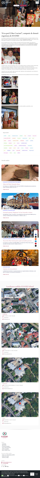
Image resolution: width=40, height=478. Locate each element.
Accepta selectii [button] (36, 474)
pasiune (15, 145)
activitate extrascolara (22, 145)
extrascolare (30, 145)
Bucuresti (19, 138)
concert (27, 140)
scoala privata (24, 138)
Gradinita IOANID (15, 140)
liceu (25, 135)
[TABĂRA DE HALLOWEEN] (20, 250)
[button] (2, 475)
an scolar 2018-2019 (7, 138)
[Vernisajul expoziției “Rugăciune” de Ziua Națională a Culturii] (20, 193)
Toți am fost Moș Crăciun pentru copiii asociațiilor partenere (17, 240)
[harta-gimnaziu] (20, 357)
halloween (8, 150)
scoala (9, 135)
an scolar (29, 135)
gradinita (9, 140)
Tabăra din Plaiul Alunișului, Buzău (11, 184)
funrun (11, 152)
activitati (31, 140)
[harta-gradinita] (20, 288)
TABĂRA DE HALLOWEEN (10, 269)
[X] (36, 237)
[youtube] (5, 466)
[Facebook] (36, 235)
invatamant (22, 140)
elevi (33, 138)
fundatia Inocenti (24, 150)
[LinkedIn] (36, 241)
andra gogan (6, 152)
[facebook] (1, 466)
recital (13, 150)
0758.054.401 (6, 352)
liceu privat (34, 135)
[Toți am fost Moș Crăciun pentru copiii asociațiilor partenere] (20, 221)
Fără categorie (18, 182)
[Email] (36, 246)
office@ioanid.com (7, 319)
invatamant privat (15, 135)
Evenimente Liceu (14, 238)
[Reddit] (36, 239)
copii (29, 138)
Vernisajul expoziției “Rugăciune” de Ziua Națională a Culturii (17, 212)
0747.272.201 (6, 421)
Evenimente (5, 182)
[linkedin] (7, 466)
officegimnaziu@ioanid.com (8, 388)
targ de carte (31, 150)
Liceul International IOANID (8, 145)
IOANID (5, 135)
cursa (15, 152)
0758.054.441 (6, 317)
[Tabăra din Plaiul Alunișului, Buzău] (20, 165)
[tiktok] (3, 466)
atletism (19, 152)
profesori (21, 135)
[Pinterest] (36, 244)
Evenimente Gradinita (7, 238)
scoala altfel (18, 150)
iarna (4, 150)
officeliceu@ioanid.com (7, 423)
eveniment (14, 138)
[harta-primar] (20, 323)
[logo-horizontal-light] (6, 1)
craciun (5, 140)
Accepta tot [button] (32, 474)
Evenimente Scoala (11, 182)
